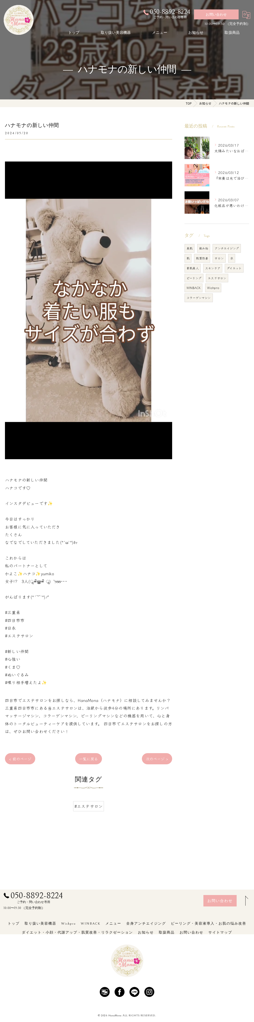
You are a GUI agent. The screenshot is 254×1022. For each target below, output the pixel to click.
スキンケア (212, 268)
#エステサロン (88, 806)
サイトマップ (220, 933)
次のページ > (157, 758)
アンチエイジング (227, 248)
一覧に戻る (88, 758)
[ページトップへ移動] (245, 901)
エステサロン (217, 278)
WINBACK (193, 288)
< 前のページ (20, 758)
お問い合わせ (216, 15)
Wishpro (213, 288)
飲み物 (203, 248)
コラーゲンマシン (199, 297)
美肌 (189, 248)
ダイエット (234, 268)
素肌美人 (193, 268)
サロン (219, 258)
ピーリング (194, 278)
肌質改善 (202, 258)
